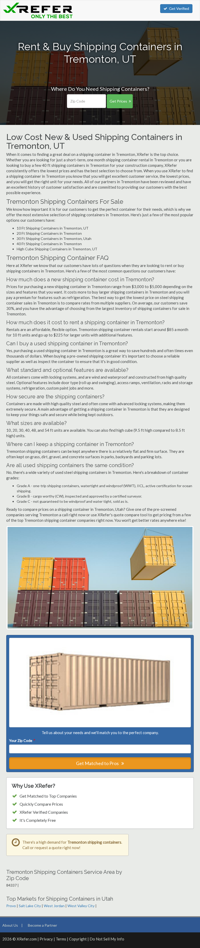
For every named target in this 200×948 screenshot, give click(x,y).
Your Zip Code (22, 740)
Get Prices (118, 101)
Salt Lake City (30, 906)
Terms (61, 939)
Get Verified (179, 8)
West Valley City (81, 906)
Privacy (46, 939)
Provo (11, 906)
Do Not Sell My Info (107, 939)
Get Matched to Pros (98, 763)
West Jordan (54, 906)
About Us (10, 925)
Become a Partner (42, 925)
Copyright (78, 939)
